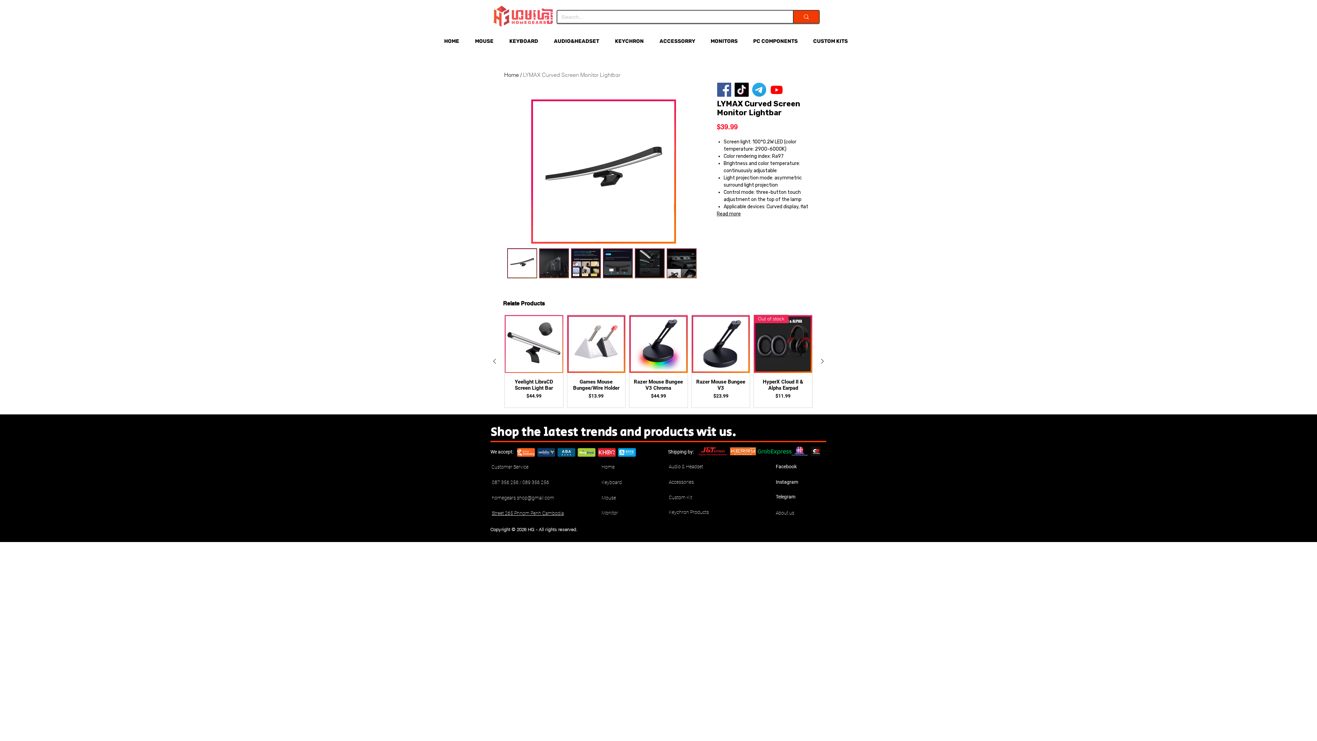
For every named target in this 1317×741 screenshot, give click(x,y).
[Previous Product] (494, 361)
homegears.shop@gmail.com (523, 498)
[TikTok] (742, 90)
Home (511, 74)
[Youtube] (777, 90)
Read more (729, 214)
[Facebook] (724, 90)
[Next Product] (822, 361)
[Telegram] (759, 90)
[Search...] (806, 17)
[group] (658, 361)
